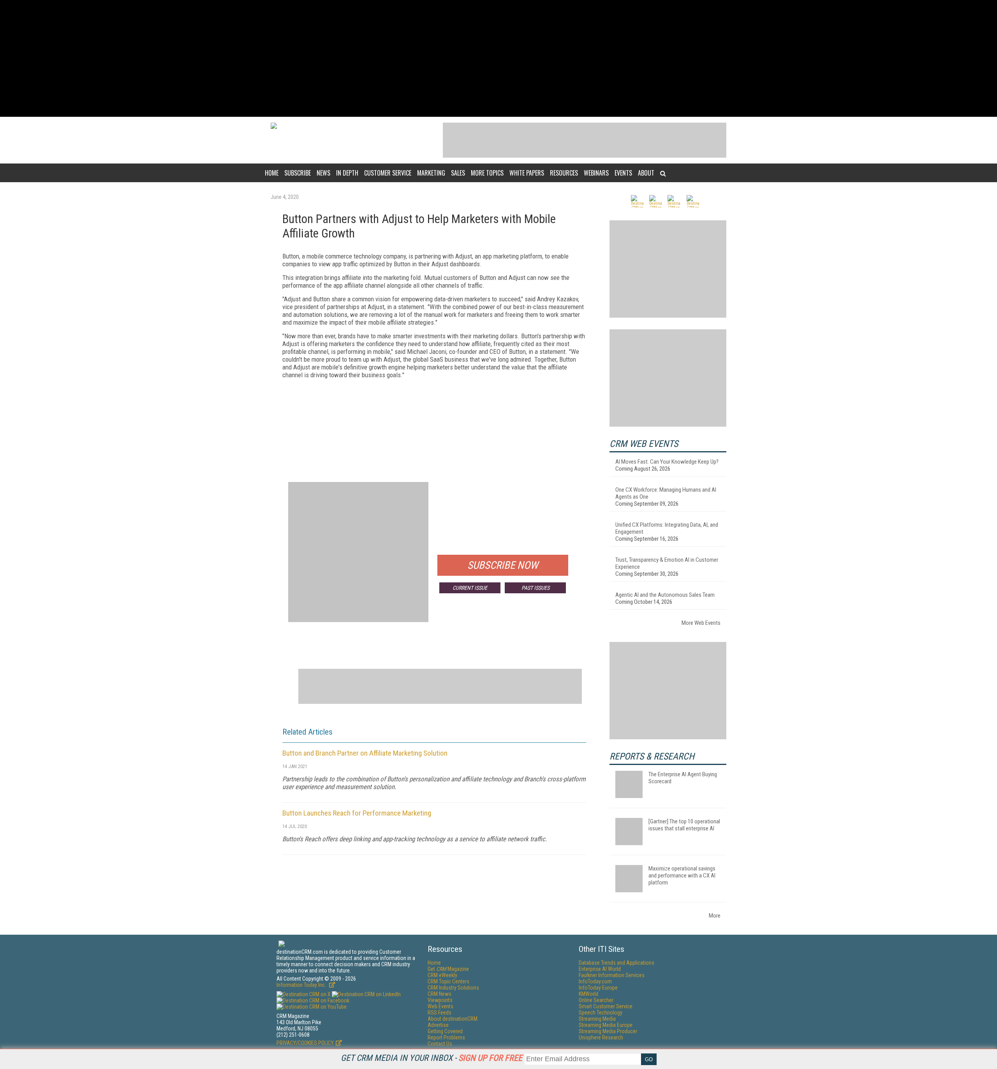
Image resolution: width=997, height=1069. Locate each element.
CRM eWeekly (442, 975)
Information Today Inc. (302, 985)
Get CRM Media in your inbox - (431, 1058)
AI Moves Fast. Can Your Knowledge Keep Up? (667, 461)
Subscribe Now (502, 565)
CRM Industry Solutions (453, 988)
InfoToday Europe (598, 988)
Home (271, 173)
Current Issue (470, 588)
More (714, 915)
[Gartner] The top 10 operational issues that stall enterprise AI (684, 825)
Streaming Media (597, 1019)
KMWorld (588, 994)
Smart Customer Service (605, 1006)
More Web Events (701, 622)
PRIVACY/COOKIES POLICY (305, 1043)
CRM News (439, 994)
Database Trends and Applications (616, 963)
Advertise (438, 1025)
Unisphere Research (601, 1037)
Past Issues (535, 588)
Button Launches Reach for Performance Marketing (356, 813)
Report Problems (446, 1037)
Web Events (440, 1006)
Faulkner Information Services (612, 975)
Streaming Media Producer (608, 1031)
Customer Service (387, 173)
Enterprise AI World (600, 969)
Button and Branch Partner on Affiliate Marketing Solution (364, 753)
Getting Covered (445, 1031)
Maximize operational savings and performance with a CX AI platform (681, 875)
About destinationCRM (452, 1019)
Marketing (431, 173)
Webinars (596, 173)
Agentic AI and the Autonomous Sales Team (665, 594)
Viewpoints (440, 1000)
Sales (458, 173)
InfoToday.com (595, 981)
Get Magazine (448, 969)
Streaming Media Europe (605, 1025)
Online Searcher (596, 1000)
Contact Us (440, 1044)
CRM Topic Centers (448, 981)
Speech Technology (600, 1012)
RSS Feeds (439, 1012)
